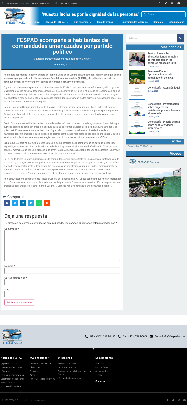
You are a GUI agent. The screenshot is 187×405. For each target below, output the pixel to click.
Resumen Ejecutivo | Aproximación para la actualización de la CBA (161, 74)
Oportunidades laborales (135, 22)
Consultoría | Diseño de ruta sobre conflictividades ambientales (164, 125)
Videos (175, 153)
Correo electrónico (15, 278)
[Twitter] (165, 3)
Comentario (11, 229)
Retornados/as (176, 22)
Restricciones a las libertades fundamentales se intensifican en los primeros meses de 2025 (163, 58)
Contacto (158, 22)
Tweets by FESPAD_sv (140, 146)
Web (6, 289)
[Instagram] (172, 3)
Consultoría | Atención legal (164, 87)
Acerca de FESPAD (55, 22)
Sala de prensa (105, 22)
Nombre (9, 266)
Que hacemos (81, 22)
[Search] (180, 38)
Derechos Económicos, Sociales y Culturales (68, 58)
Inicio (37, 22)
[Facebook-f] (159, 3)
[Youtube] (178, 3)
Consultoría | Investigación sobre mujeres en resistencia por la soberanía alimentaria (164, 108)
